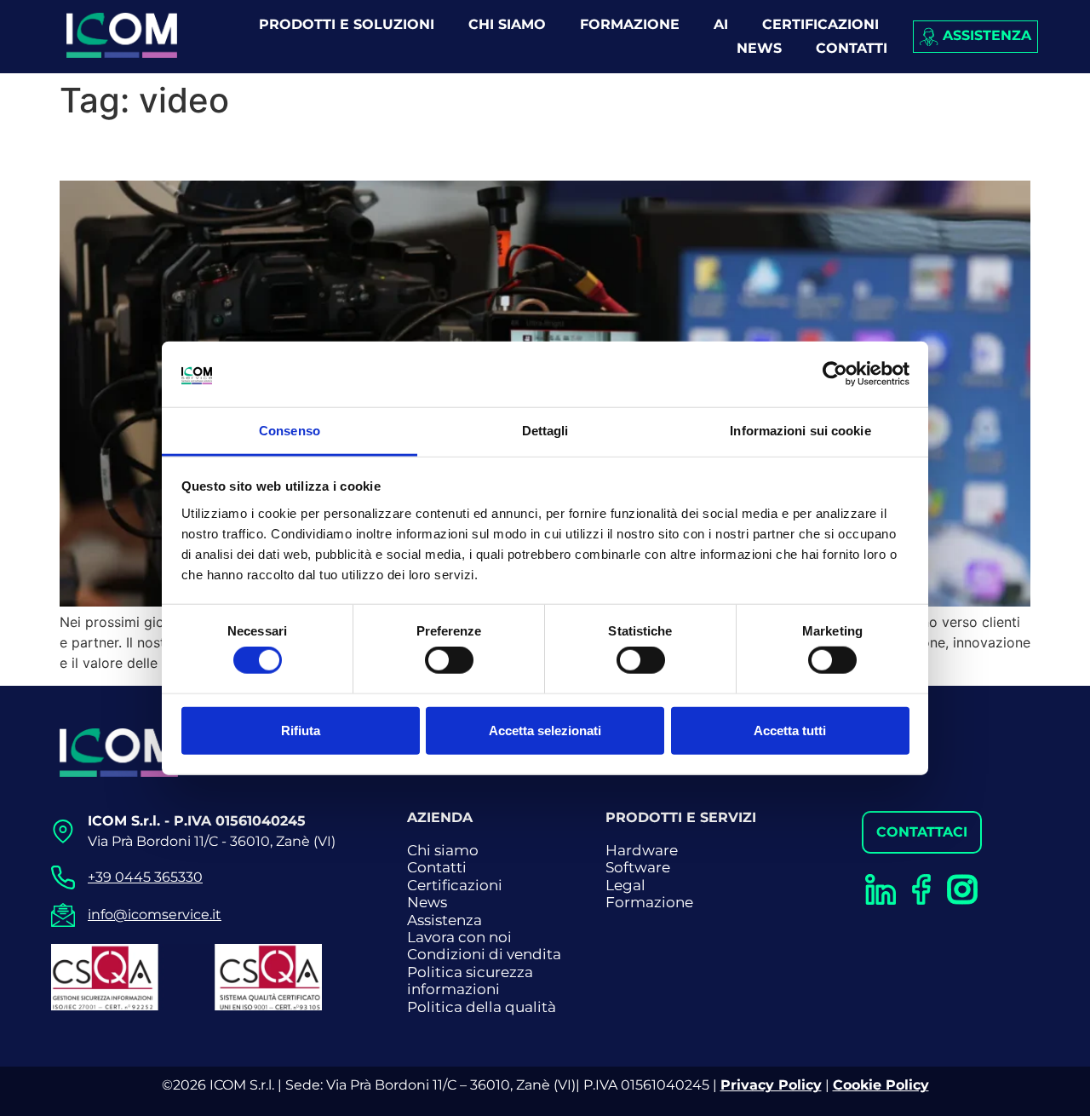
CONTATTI (851, 48)
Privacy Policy (771, 1085)
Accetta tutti (790, 729)
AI (721, 24)
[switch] (449, 660)
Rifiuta (300, 729)
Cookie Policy (881, 1085)
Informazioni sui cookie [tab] (800, 430)
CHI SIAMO (507, 24)
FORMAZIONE (630, 24)
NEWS (759, 48)
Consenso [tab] (289, 430)
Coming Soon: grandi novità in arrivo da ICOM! (357, 150)
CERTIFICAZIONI (820, 24)
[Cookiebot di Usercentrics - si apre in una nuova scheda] (834, 374)
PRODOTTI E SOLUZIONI (346, 24)
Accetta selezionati (545, 729)
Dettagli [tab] (545, 430)
